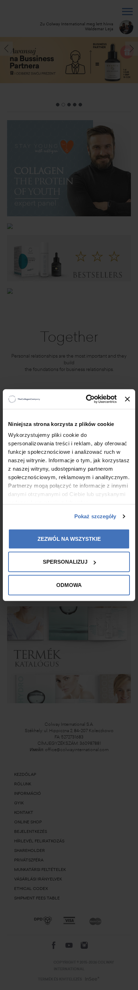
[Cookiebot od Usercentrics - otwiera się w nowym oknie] (88, 399)
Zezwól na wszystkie (69, 539)
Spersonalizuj (65, 562)
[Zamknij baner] (127, 399)
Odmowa (69, 585)
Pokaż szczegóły (95, 516)
